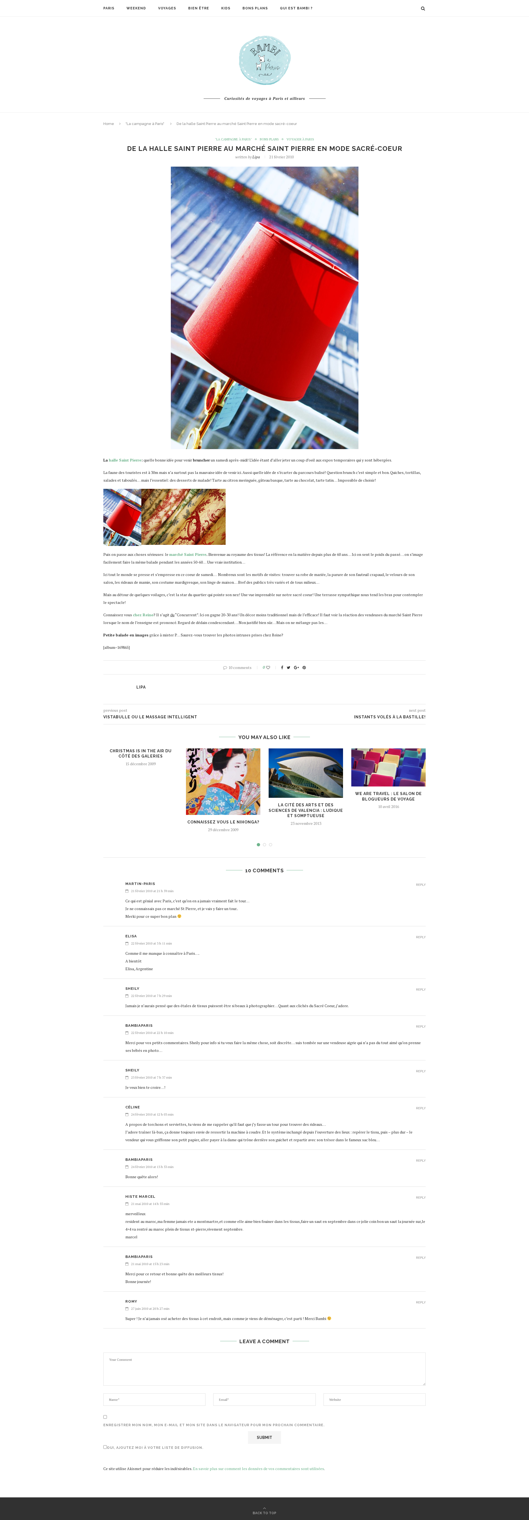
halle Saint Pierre (125, 460)
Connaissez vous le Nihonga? (223, 822)
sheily (132, 988)
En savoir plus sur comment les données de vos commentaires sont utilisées (258, 1468)
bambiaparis (139, 1025)
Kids (225, 8)
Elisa (131, 936)
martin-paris (140, 884)
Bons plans (255, 8)
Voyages (167, 8)
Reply (421, 884)
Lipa (256, 156)
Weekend (136, 8)
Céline (132, 1107)
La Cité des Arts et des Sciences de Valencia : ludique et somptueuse (306, 810)
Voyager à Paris (300, 139)
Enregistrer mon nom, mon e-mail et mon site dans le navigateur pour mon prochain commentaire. (214, 1425)
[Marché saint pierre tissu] (183, 492)
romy (131, 1301)
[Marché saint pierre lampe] (122, 492)
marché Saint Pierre (187, 554)
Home (108, 124)
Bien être (198, 8)
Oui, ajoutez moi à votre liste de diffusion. (155, 1448)
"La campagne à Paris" (145, 124)
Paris (108, 8)
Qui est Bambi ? (296, 8)
